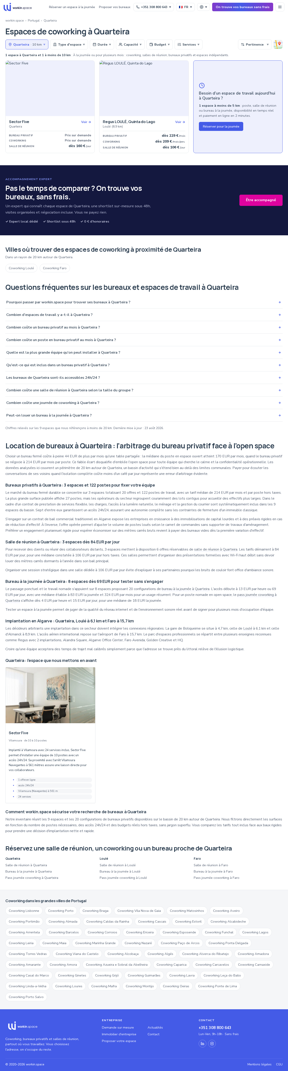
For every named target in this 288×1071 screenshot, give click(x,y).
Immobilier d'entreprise (119, 1034)
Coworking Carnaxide (254, 964)
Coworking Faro (55, 268)
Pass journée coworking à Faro (216, 877)
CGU (279, 1064)
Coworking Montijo (140, 986)
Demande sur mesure (118, 1027)
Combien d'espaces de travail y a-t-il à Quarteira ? (144, 314)
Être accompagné (261, 200)
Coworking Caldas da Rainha (107, 921)
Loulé (247, 628)
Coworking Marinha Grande (95, 943)
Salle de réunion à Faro (211, 865)
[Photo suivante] (89, 88)
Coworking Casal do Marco (29, 975)
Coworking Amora (63, 964)
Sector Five (18, 732)
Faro (122, 634)
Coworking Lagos (255, 932)
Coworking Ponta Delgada (228, 943)
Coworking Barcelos (64, 932)
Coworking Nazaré (138, 943)
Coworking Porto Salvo (26, 997)
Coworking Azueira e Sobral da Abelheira (117, 964)
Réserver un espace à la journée (72, 7)
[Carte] (278, 44)
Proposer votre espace (119, 1041)
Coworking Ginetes (72, 975)
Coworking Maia (54, 943)
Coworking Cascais (152, 921)
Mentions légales (260, 1064)
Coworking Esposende (179, 932)
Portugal (34, 20)
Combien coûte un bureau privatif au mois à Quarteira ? (144, 327)
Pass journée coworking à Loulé (123, 877)
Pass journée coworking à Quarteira (31, 877)
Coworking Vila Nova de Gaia (139, 910)
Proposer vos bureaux (114, 7)
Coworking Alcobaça (123, 954)
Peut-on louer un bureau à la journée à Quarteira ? (144, 415)
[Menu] (279, 6)
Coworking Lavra (182, 975)
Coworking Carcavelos (212, 964)
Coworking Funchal (219, 932)
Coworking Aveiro (226, 910)
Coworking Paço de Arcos (180, 943)
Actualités (155, 1027)
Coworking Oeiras (176, 986)
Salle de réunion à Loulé (118, 865)
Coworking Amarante (25, 964)
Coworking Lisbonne (24, 910)
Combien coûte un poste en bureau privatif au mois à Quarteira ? (144, 339)
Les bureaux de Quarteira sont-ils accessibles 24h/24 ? (144, 377)
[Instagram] (212, 1043)
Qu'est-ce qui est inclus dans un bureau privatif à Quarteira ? (144, 365)
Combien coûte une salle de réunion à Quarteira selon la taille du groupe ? (144, 390)
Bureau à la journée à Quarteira (28, 871)
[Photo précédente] (10, 88)
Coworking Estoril (188, 921)
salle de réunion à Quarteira (215, 549)
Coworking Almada (63, 921)
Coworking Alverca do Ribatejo (205, 954)
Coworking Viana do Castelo (77, 954)
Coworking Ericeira (140, 932)
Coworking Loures (68, 986)
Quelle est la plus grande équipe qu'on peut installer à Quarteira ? (144, 352)
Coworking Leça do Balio (222, 975)
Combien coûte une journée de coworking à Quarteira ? (144, 402)
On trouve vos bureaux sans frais (243, 7)
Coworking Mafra (104, 986)
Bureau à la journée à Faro (213, 871)
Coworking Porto (61, 910)
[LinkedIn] (202, 1043)
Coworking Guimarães (144, 975)
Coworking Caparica (172, 964)
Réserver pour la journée (221, 126)
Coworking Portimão (24, 921)
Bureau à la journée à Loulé (120, 871)
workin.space (14, 20)
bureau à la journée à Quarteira (185, 588)
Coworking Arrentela (24, 932)
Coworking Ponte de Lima (217, 986)
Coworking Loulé (21, 268)
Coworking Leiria (21, 943)
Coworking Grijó (107, 975)
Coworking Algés (160, 954)
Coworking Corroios (102, 932)
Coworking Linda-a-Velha (27, 986)
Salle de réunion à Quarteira (26, 865)
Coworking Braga (95, 910)
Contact (154, 1034)
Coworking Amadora (253, 954)
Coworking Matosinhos (187, 910)
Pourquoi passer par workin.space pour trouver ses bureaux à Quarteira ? (144, 302)
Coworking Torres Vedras (28, 954)
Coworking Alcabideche (228, 921)
